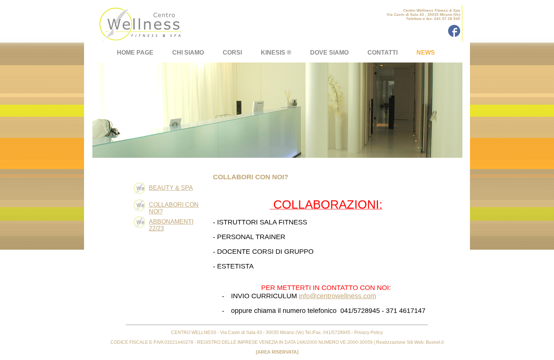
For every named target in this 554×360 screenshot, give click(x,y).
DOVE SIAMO (329, 52)
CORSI (232, 52)
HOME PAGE (135, 52)
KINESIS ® (276, 52)
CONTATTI (382, 52)
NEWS (425, 52)
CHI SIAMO (188, 52)
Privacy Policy (368, 332)
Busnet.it (434, 342)
